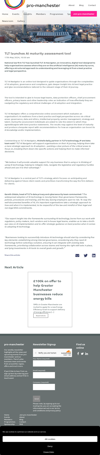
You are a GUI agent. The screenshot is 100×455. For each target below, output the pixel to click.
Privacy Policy (48, 451)
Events (15, 14)
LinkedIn (87, 353)
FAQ (21, 424)
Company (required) (41, 382)
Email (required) (39, 370)
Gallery (21, 21)
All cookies (50, 439)
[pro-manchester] (21, 5)
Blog (81, 5)
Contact (92, 5)
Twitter (82, 353)
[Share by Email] (77, 256)
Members (41, 14)
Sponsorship (9, 424)
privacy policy (55, 410)
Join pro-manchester (83, 14)
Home (5, 14)
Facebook (78, 353)
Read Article (41, 315)
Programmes (56, 14)
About (71, 5)
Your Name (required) (41, 359)
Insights (27, 14)
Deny (50, 446)
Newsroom (7, 21)
